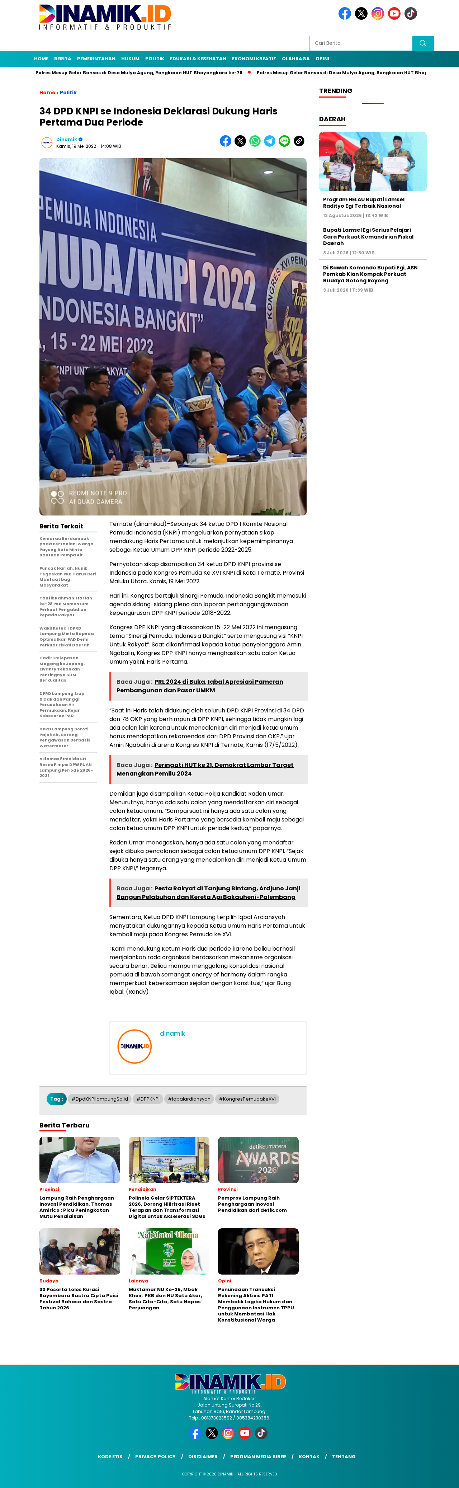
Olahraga (296, 58)
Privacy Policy (155, 1456)
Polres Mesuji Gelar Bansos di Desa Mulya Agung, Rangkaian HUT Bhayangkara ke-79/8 (315, 73)
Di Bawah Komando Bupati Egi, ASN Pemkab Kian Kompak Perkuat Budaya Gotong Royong (370, 274)
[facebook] (346, 18)
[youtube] (395, 18)
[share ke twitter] (242, 145)
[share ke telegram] (271, 145)
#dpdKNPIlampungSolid (99, 1099)
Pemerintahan (96, 58)
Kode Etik (110, 1456)
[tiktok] (412, 18)
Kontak (309, 1456)
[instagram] (379, 18)
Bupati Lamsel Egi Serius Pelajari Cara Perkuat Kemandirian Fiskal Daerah (368, 236)
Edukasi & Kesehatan (198, 58)
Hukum (130, 58)
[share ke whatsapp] (256, 145)
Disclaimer (203, 1456)
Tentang (344, 1456)
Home (41, 58)
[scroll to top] (439, 1476)
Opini (322, 58)
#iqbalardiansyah (189, 1099)
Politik (154, 58)
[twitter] (362, 18)
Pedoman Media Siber (258, 1456)
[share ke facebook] (227, 145)
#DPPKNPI (148, 1099)
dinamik (66, 139)
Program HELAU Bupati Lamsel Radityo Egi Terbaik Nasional (363, 202)
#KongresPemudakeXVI (247, 1099)
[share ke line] (286, 145)
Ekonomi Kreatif (254, 58)
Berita (62, 58)
